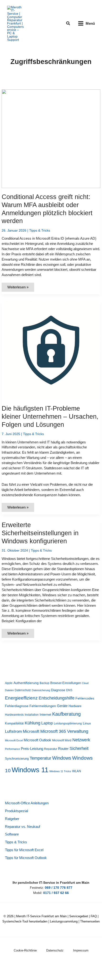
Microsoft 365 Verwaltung (64, 731)
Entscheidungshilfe (56, 698)
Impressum (80, 950)
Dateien (9, 690)
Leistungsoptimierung (68, 723)
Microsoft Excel (14, 740)
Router (63, 749)
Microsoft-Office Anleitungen (27, 803)
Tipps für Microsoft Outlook (26, 858)
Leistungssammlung (64, 921)
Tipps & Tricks (39, 230)
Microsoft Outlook (37, 740)
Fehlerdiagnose (16, 706)
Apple (9, 683)
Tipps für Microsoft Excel (24, 850)
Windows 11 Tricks (60, 771)
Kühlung (32, 723)
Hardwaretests (14, 714)
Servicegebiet (78, 916)
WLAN (76, 771)
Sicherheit (79, 748)
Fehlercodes (84, 698)
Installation (32, 714)
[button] (68, 23)
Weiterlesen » (17, 288)
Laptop (47, 723)
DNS (69, 690)
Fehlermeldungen (42, 706)
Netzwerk (81, 740)
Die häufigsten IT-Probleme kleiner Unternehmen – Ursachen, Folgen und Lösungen (50, 416)
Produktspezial (16, 811)
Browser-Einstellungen (65, 683)
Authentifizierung (26, 683)
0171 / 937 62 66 (56, 893)
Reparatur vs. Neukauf (22, 827)
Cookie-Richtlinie (25, 950)
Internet (45, 714)
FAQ (94, 916)
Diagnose (58, 690)
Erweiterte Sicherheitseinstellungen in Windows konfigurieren (40, 532)
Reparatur (50, 749)
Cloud (85, 683)
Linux (87, 723)
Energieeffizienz (21, 697)
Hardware (75, 706)
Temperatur (40, 758)
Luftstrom (13, 731)
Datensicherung (41, 690)
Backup (44, 683)
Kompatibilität (14, 723)
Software (12, 834)
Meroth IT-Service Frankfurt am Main (41, 916)
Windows (61, 758)
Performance (12, 749)
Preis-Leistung (32, 749)
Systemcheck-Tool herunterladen (24, 921)
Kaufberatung (66, 714)
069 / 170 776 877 (58, 887)
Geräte (62, 706)
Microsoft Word (61, 740)
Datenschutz (23, 690)
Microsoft (31, 731)
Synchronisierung (17, 758)
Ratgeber (12, 819)
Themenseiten (90, 921)
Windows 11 (30, 770)
